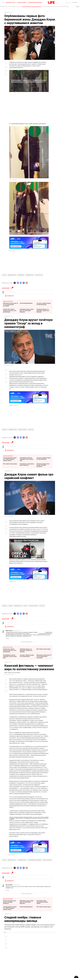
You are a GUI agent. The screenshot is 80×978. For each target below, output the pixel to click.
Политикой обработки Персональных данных (31, 6)
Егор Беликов (12, 854)
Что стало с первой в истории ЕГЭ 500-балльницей (43, 304)
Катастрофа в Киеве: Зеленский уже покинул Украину (42, 921)
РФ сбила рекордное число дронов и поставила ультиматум (43, 465)
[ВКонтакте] (23, 283)
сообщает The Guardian (42, 529)
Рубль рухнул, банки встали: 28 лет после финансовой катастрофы (10, 305)
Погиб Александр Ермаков (26, 303)
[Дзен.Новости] (14, 283)
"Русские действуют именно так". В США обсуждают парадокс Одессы (9, 459)
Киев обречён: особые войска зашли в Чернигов (27, 464)
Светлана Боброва (13, 405)
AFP (21, 374)
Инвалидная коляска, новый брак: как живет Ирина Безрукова (26, 311)
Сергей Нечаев (13, 581)
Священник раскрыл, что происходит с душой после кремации (43, 311)
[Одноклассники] (26, 283)
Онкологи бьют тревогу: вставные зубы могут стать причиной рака (9, 311)
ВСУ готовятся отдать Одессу (10, 464)
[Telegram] (20, 283)
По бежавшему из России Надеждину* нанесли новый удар (26, 459)
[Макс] (17, 283)
